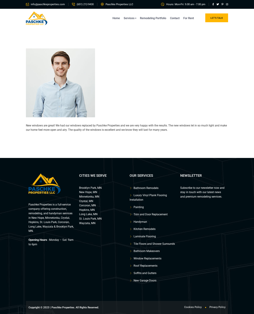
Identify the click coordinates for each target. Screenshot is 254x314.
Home (116, 18)
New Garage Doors (145, 280)
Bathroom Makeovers (147, 251)
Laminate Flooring (145, 236)
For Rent (188, 18)
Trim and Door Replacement (151, 214)
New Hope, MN (88, 192)
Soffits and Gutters (145, 273)
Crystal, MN (86, 201)
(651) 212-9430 (85, 4)
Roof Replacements (145, 265)
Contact (175, 18)
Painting (139, 207)
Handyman (140, 221)
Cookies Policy (193, 307)
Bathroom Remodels (146, 188)
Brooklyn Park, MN (90, 187)
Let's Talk (216, 18)
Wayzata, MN (87, 223)
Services (129, 18)
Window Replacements (147, 258)
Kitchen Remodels (145, 229)
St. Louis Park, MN (90, 218)
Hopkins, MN (87, 210)
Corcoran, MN (87, 205)
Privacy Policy (217, 307)
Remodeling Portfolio (153, 18)
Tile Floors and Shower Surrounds (154, 243)
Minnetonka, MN (89, 196)
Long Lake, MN (88, 214)
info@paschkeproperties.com (48, 4)
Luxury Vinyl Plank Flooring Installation (148, 197)
